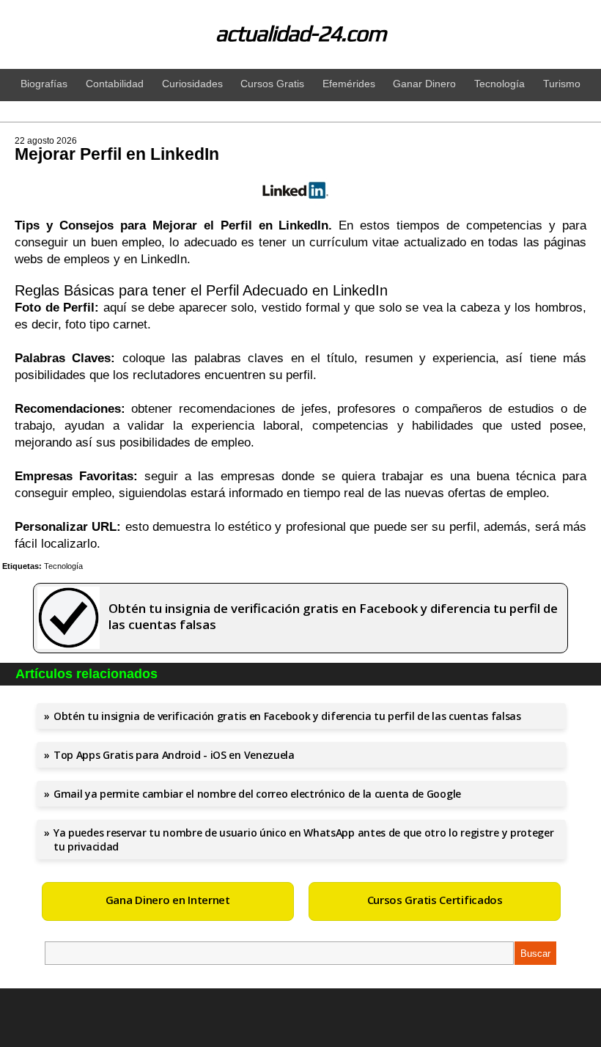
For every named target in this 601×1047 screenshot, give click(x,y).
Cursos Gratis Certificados (435, 899)
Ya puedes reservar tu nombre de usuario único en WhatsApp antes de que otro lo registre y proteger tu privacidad (304, 839)
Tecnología (63, 566)
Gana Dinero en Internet (168, 899)
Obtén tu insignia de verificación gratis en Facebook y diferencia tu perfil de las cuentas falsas (287, 716)
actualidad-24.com (300, 33)
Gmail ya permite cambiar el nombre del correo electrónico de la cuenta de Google (257, 794)
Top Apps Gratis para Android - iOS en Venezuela (174, 755)
